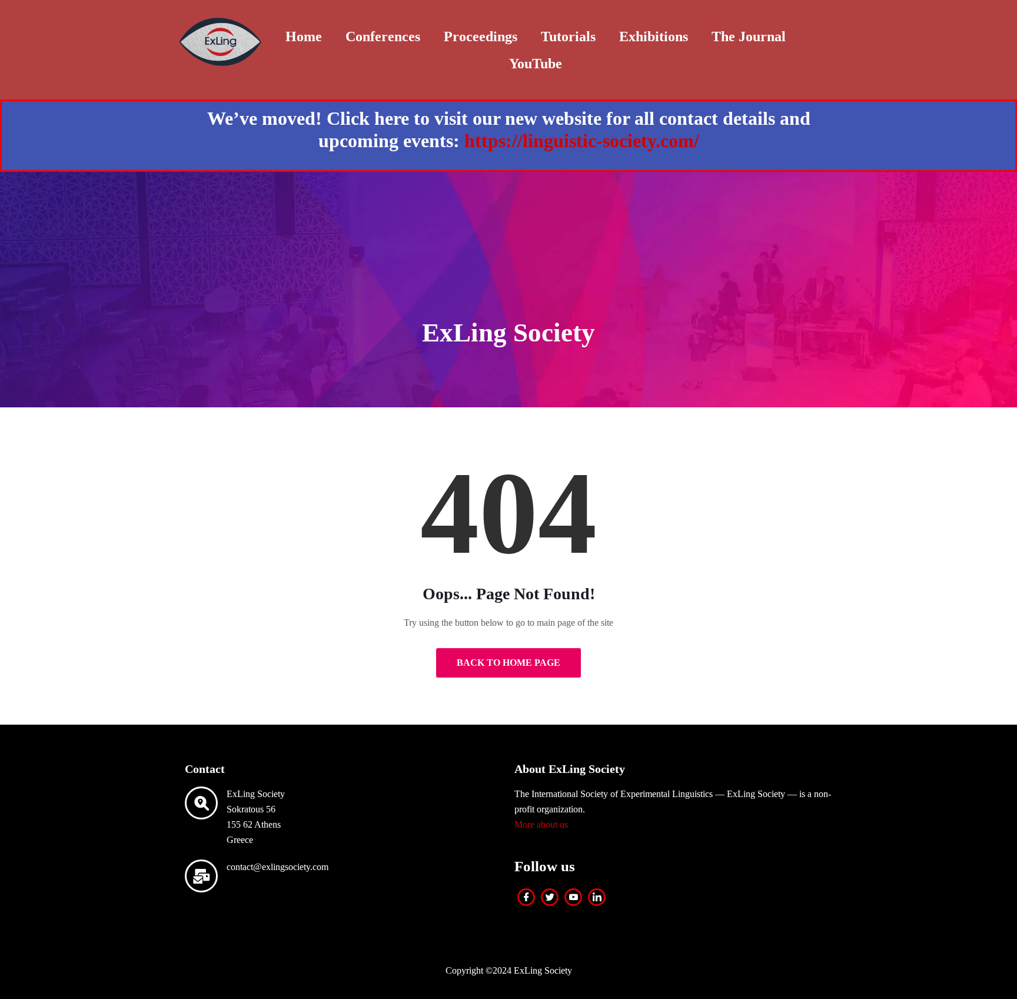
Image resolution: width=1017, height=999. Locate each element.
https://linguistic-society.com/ (581, 140)
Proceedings (480, 36)
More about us (541, 824)
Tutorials (568, 36)
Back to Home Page (508, 663)
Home (303, 36)
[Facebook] (526, 897)
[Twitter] (550, 897)
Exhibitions (653, 36)
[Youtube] (573, 897)
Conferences (382, 36)
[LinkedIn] (597, 897)
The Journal (749, 36)
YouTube (535, 63)
